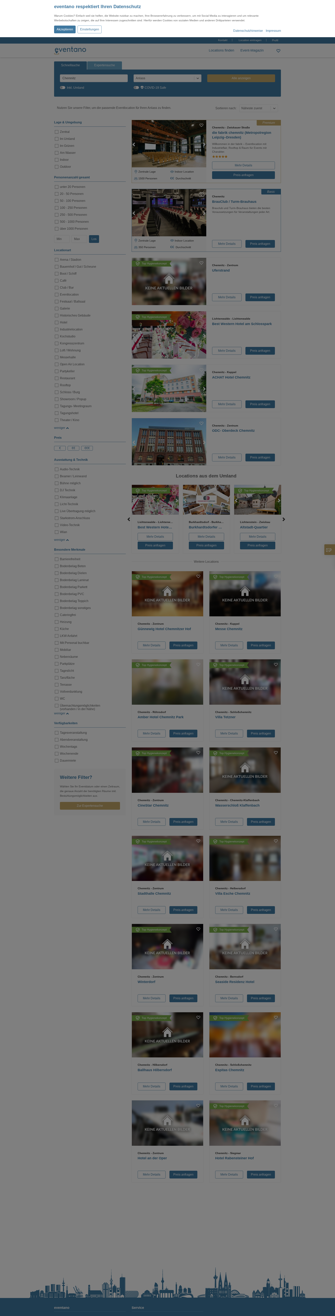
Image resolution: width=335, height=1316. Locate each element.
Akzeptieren (65, 29)
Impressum (273, 30)
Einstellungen (89, 29)
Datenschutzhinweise (248, 30)
